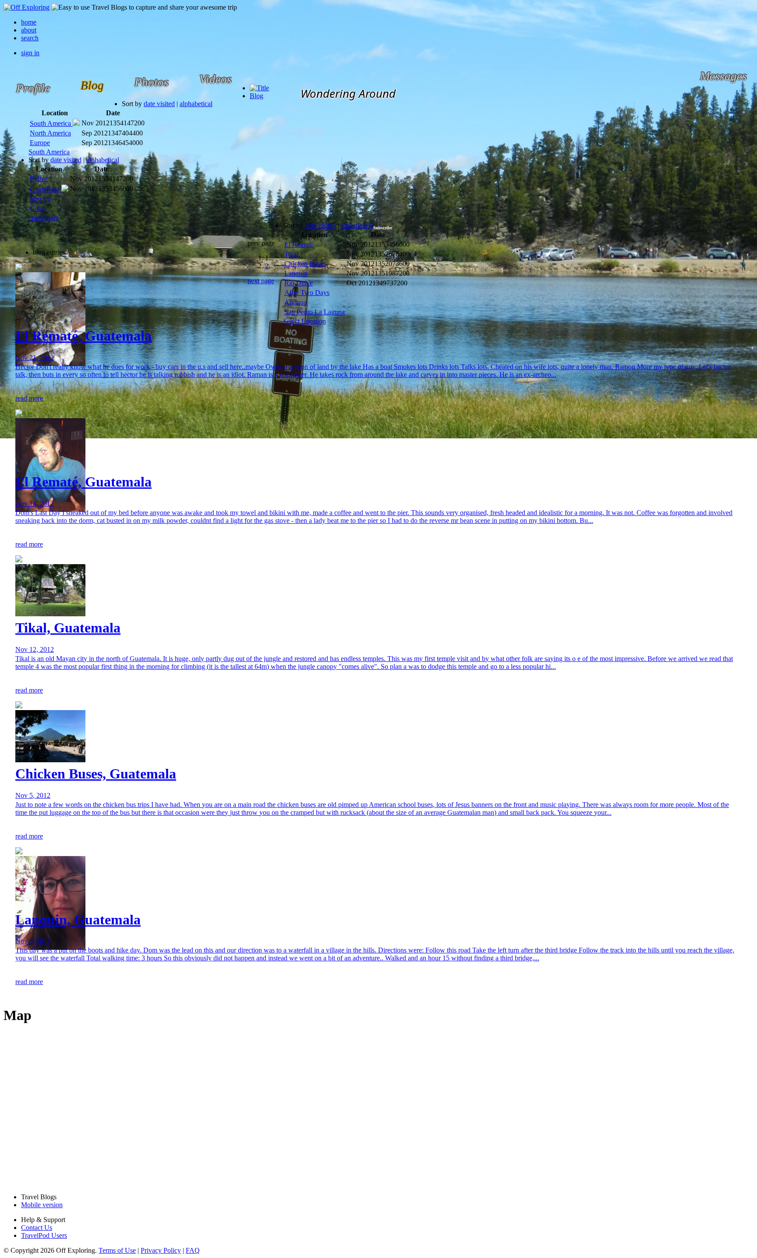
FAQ (193, 1250)
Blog (256, 96)
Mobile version (42, 1204)
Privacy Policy (161, 1250)
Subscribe (382, 227)
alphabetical (196, 103)
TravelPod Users (44, 1235)
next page (261, 280)
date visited (159, 103)
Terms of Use (117, 1250)
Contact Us (36, 1227)
